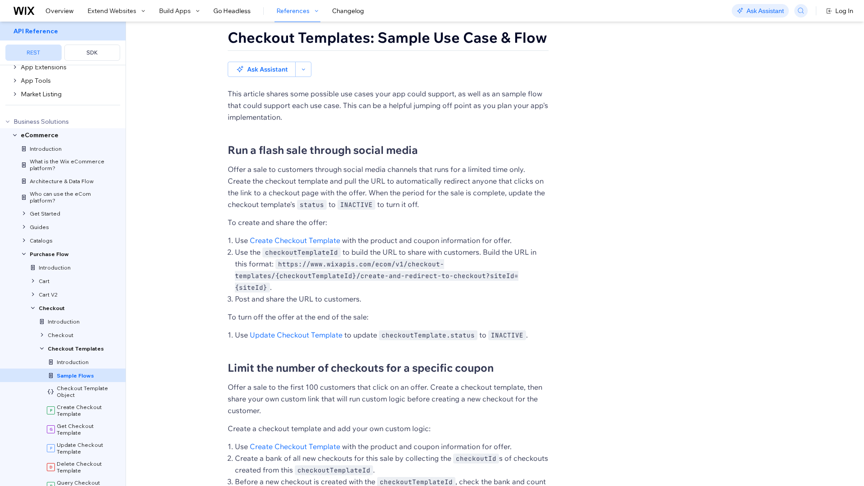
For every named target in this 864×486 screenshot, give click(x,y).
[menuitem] (63, 43)
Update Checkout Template (296, 334)
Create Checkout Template (295, 240)
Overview (59, 11)
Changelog (348, 11)
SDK (92, 52)
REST (33, 52)
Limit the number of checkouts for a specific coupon (361, 367)
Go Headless (232, 11)
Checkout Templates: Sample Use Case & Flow (387, 37)
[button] (261, 69)
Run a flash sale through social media (323, 150)
